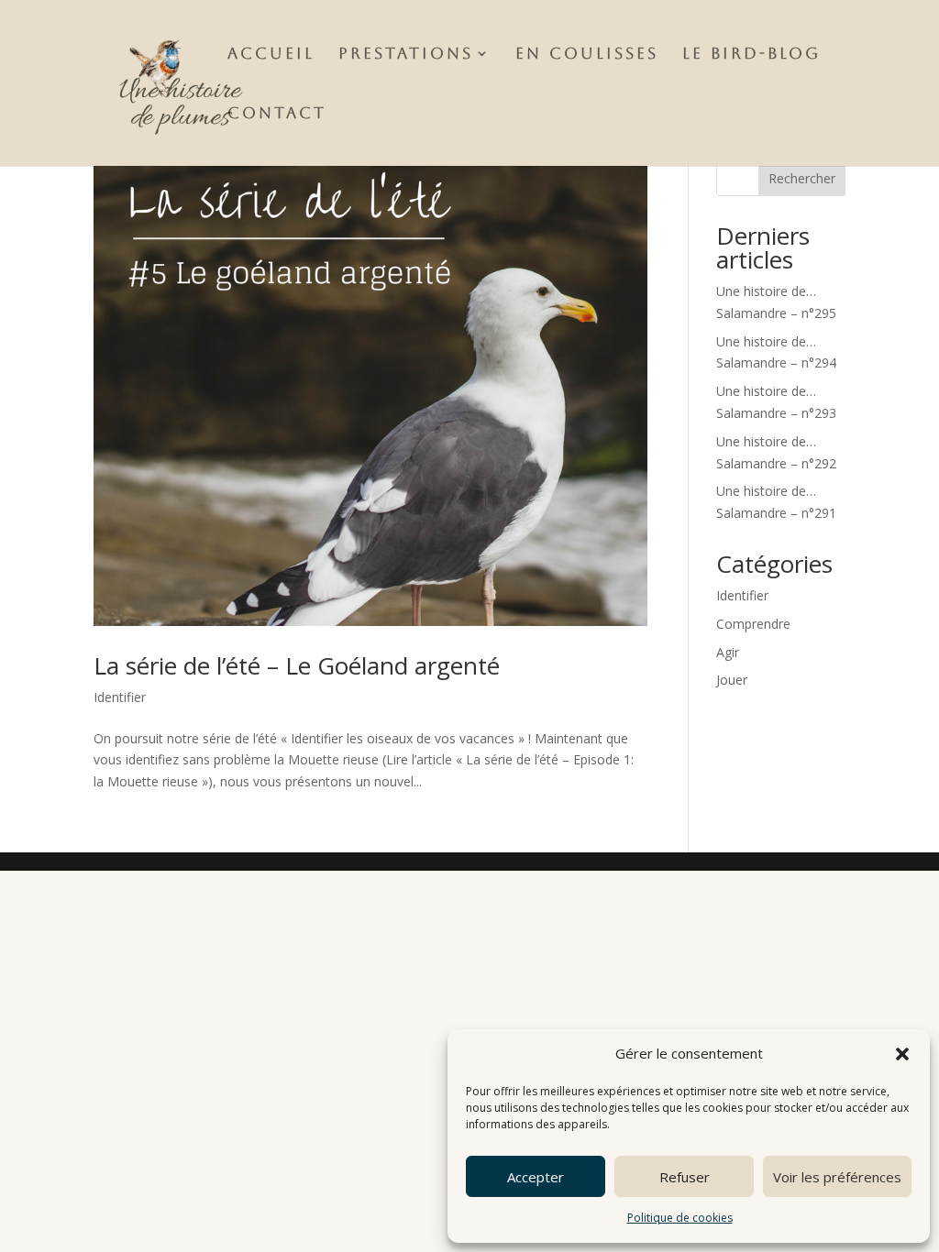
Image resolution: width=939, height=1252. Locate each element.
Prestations (405, 54)
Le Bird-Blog (751, 54)
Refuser (684, 1177)
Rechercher (801, 178)
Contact (276, 114)
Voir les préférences (837, 1177)
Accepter (535, 1177)
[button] (902, 1054)
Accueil (271, 54)
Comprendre (753, 623)
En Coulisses (586, 54)
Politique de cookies (680, 1217)
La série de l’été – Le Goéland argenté (297, 665)
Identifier (120, 697)
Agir (727, 652)
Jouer (731, 679)
